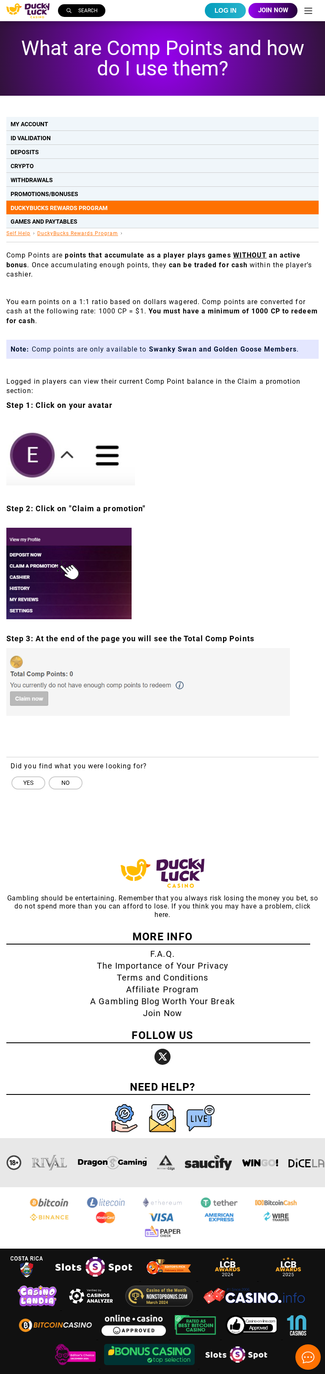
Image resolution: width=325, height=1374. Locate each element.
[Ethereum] (162, 1207)
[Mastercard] (105, 1222)
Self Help (18, 233)
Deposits (25, 152)
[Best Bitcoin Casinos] (196, 1337)
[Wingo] (260, 1162)
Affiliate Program (162, 989)
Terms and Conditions (162, 977)
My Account (29, 124)
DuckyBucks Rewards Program (59, 208)
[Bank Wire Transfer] (275, 1222)
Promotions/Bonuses (44, 194)
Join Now (162, 1013)
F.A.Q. (162, 954)
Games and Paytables (44, 221)
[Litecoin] (105, 1207)
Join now (273, 10)
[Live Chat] (200, 1134)
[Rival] (50, 1162)
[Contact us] (163, 1134)
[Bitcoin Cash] (275, 1207)
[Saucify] (208, 1162)
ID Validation (31, 138)
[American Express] (219, 1222)
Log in (226, 10)
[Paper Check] (162, 1237)
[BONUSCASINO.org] (150, 1366)
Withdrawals (32, 180)
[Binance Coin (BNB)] (49, 1222)
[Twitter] (162, 1057)
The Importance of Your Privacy (162, 965)
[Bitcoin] (49, 1207)
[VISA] (162, 1222)
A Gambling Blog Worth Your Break (162, 1001)
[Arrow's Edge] (166, 1162)
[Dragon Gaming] (112, 1162)
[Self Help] (125, 1134)
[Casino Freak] (76, 1366)
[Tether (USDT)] (219, 1207)
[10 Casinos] (297, 1337)
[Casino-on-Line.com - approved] (252, 1337)
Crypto (22, 166)
